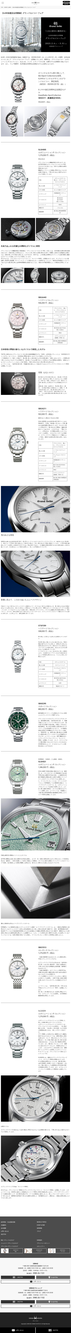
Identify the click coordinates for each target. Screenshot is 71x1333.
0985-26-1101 (38, 1273)
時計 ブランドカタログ (7, 1240)
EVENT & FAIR (7, 7)
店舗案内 (3, 1225)
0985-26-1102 (38, 1298)
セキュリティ (41, 1246)
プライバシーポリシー (43, 1243)
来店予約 (55, 1330)
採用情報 (39, 1228)
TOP (2, 7)
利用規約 (39, 1240)
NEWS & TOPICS (41, 1222)
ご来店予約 (19, 1277)
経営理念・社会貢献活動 (8, 1222)
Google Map (54, 1277)
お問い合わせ (20, 1330)
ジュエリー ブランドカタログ (9, 1243)
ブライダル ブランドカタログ (9, 1246)
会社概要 (3, 1228)
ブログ (39, 1231)
